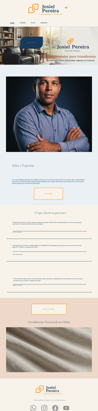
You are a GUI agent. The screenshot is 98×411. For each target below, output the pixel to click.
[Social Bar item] (33, 408)
